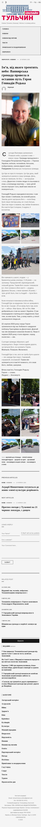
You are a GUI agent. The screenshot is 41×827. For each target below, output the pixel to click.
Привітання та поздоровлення (14, 47)
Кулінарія (6, 722)
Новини (5, 33)
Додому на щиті (20, 459)
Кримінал (5, 719)
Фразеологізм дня (9, 782)
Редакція (11, 87)
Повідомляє (6, 169)
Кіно (3, 715)
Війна (4, 707)
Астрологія (6, 704)
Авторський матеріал (10, 700)
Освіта (4, 748)
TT (31, 2)
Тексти (4, 43)
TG (35, 2)
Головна (5, 29)
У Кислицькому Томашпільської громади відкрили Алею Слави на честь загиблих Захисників (20, 653)
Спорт (4, 771)
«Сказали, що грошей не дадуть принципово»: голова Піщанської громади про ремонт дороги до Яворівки (20, 684)
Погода (4, 756)
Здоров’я (5, 711)
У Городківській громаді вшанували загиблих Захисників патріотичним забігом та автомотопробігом (20, 676)
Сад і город (6, 767)
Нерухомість (6, 737)
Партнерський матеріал (11, 752)
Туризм (4, 778)
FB (39, 2)
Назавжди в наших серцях (16, 462)
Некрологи (6, 52)
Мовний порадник (9, 730)
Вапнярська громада (13, 457)
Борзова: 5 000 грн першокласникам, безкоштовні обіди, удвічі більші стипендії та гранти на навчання (20, 667)
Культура (5, 726)
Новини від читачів (9, 38)
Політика (5, 760)
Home (3, 482)
